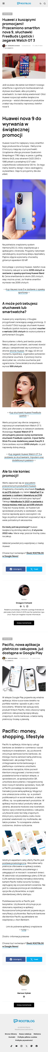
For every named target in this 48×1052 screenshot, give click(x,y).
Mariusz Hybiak (24, 993)
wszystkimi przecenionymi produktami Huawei (19, 484)
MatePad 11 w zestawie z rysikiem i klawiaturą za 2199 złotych (22, 495)
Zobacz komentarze (24, 623)
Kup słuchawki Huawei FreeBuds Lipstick (25, 414)
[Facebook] (36, 1046)
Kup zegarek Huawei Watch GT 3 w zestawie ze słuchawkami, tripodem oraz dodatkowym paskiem (24, 457)
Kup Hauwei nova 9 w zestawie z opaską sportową (25, 291)
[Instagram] (21, 1046)
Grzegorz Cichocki (24, 603)
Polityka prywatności (24, 1040)
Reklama (37, 1034)
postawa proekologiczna (14, 863)
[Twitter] (26, 1046)
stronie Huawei (17, 350)
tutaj (23, 929)
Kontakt (12, 1037)
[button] (3, 3)
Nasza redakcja (25, 1034)
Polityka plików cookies (27, 1037)
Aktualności (7, 14)
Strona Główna (11, 1034)
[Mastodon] (31, 1046)
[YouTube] (16, 1046)
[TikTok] (11, 1046)
